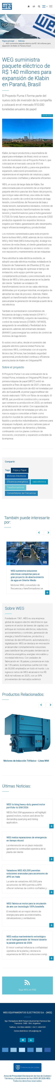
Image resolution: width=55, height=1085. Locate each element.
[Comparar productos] (34, 6)
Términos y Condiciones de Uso (18, 1078)
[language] (45, 6)
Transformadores (15, 487)
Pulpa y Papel (19, 470)
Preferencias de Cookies (30, 1067)
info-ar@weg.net (35, 1031)
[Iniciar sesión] (29, 6)
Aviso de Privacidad (12, 1076)
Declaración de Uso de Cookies (36, 1076)
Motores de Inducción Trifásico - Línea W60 (26, 760)
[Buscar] (39, 6)
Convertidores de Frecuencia (21, 493)
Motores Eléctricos (16, 476)
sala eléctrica (39, 481)
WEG (6, 6)
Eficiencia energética (17, 481)
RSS (36, 1078)
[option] (27, 565)
